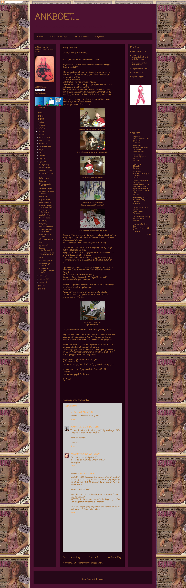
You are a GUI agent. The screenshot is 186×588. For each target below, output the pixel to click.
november (43, 140)
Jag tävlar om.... (44, 215)
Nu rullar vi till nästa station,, (46, 193)
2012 (40, 128)
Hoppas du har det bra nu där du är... (46, 206)
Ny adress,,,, (43, 221)
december (43, 137)
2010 (39, 134)
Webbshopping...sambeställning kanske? (46, 254)
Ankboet (40, 36)
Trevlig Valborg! (44, 164)
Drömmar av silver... (46, 170)
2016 (40, 116)
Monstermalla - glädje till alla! (140, 208)
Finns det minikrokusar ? (45, 249)
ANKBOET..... (57, 17)
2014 (39, 122)
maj (41, 159)
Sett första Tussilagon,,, (43, 211)
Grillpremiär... (44, 178)
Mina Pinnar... (137, 164)
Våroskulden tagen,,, (45, 189)
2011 (39, 131)
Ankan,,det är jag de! (59, 36)
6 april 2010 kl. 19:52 (86, 473)
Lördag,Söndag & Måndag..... (44, 265)
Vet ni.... (41, 258)
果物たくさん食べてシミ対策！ (141, 229)
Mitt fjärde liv (138, 155)
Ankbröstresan (82, 36)
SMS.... (41, 242)
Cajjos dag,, (42, 181)
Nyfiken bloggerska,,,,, (139, 77)
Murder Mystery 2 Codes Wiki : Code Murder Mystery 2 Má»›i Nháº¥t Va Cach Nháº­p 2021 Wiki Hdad (141, 189)
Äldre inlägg (115, 557)
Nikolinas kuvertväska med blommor (140, 148)
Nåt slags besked (138, 219)
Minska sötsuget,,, (45, 167)
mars (41, 276)
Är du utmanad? (45, 202)
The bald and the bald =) (46, 174)
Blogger (101, 579)
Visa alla (148, 234)
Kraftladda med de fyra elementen (141, 175)
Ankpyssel (99, 36)
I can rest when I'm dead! (140, 225)
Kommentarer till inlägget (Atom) (90, 563)
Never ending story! (139, 51)
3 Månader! (136, 166)
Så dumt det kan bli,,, (46, 227)
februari (42, 279)
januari (42, 282)
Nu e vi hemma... (45, 218)
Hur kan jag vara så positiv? (139, 158)
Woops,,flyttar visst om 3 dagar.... (45, 231)
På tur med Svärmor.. (46, 239)
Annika (73, 412)
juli (40, 153)
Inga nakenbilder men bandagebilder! (139, 64)
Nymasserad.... (44, 245)
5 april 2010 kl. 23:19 (91, 427)
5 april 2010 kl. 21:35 (85, 412)
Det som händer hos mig (141, 217)
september (43, 146)
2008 (40, 289)
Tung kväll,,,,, (43, 224)
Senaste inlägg (71, 557)
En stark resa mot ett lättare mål (140, 182)
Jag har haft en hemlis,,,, (140, 69)
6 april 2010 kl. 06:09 (91, 454)
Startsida (94, 557)
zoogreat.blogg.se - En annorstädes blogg (140, 199)
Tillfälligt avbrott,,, (45, 197)
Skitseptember (138, 211)
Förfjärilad (136, 202)
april (41, 162)
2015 (39, 119)
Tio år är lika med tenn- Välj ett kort (141, 139)
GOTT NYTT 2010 (137, 73)
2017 (39, 113)
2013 (39, 125)
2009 (40, 286)
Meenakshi (136, 136)
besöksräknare (40, 93)
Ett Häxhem (137, 172)
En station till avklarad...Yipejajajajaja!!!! (46, 270)
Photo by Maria (76, 427)
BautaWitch (137, 146)
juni (41, 156)
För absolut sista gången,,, (44, 185)
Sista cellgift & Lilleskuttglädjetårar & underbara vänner (140, 57)
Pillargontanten (76, 454)
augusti (42, 150)
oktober (42, 143)
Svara (73, 419)
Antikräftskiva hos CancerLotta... (45, 235)
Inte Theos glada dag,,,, (46, 261)
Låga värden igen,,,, (45, 199)
